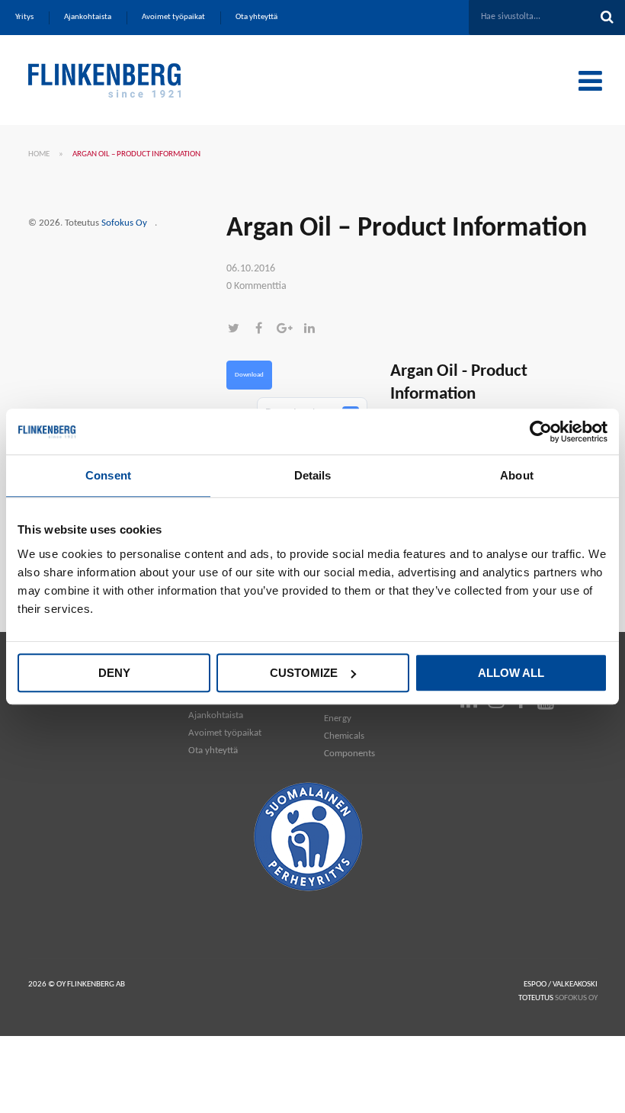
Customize (304, 672)
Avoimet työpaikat (224, 733)
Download (249, 374)
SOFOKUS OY (576, 998)
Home (39, 154)
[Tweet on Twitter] (239, 329)
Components (349, 754)
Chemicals (344, 736)
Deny (114, 672)
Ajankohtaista (215, 715)
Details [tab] (313, 475)
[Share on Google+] (289, 329)
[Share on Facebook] (264, 329)
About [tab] (517, 475)
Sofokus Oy (124, 223)
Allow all (511, 672)
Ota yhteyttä (213, 750)
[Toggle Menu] (590, 81)
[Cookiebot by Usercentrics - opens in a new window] (540, 431)
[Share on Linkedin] (313, 329)
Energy (337, 718)
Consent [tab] (108, 475)
